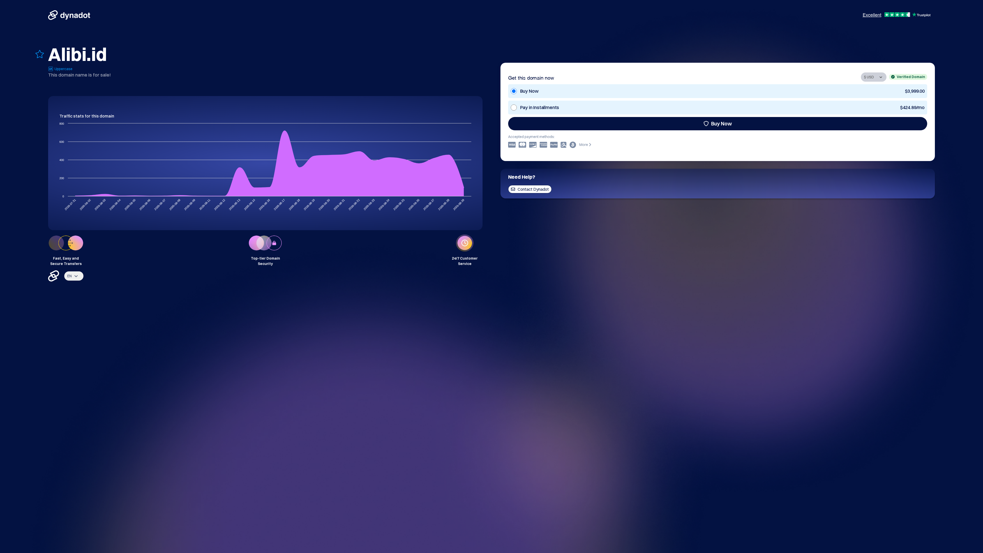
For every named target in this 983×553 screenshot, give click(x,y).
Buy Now (721, 123)
